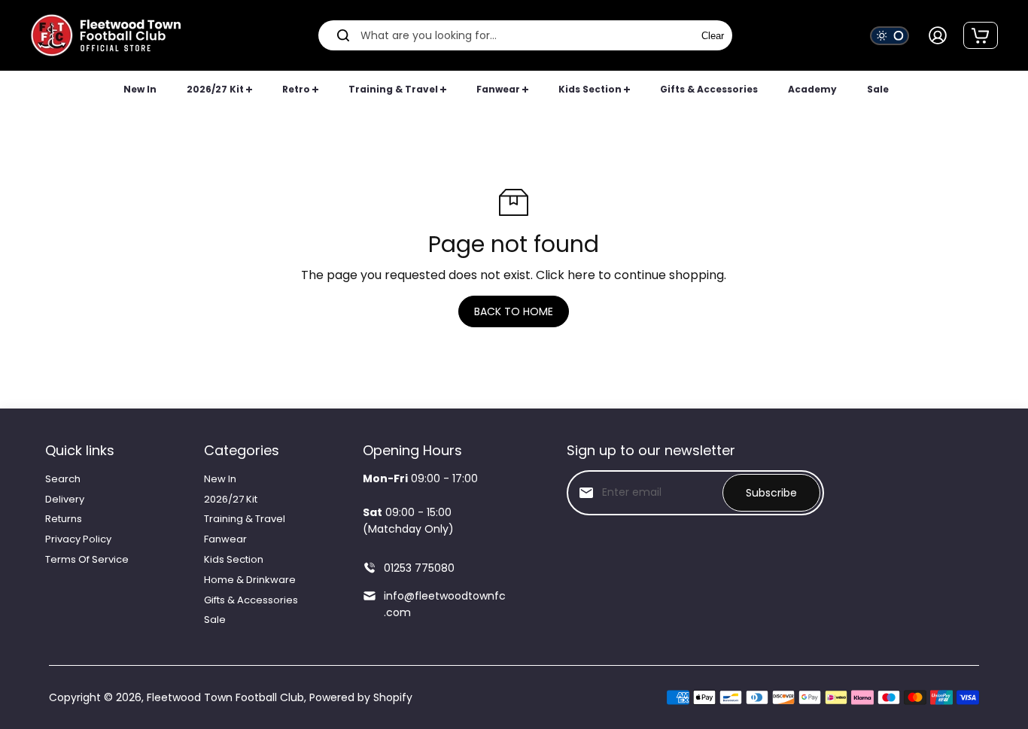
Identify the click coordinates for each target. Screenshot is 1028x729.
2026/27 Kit (230, 499)
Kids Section (233, 559)
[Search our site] (343, 35)
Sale (215, 619)
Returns (63, 519)
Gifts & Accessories (251, 600)
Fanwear (225, 539)
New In (220, 479)
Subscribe (771, 492)
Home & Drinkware (250, 580)
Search (63, 479)
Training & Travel (244, 519)
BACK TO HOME (513, 311)
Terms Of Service (87, 559)
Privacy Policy (78, 539)
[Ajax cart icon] (980, 35)
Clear (712, 35)
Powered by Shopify (360, 697)
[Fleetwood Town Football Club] (105, 35)
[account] (937, 35)
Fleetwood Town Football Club (225, 697)
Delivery (64, 499)
